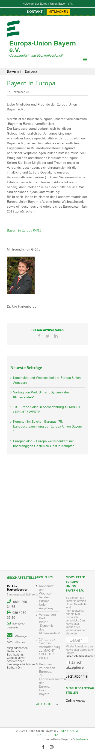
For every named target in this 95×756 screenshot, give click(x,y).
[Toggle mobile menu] (85, 59)
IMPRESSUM (69, 731)
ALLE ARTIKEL (45, 704)
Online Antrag (76, 700)
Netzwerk (82, 739)
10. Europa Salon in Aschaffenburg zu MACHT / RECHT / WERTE (47, 648)
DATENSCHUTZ (47, 735)
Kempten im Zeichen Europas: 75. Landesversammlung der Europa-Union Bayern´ (47, 426)
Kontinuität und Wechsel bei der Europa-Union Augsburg (46, 597)
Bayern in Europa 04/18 (24, 230)
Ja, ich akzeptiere (75, 664)
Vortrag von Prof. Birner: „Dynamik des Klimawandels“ (47, 624)
